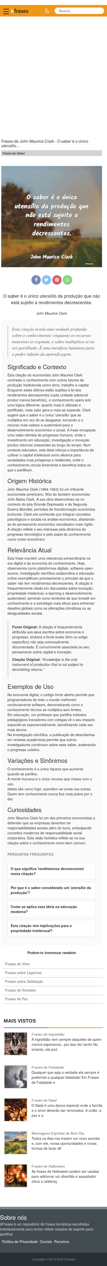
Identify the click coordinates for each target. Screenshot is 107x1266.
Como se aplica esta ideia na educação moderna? (44, 909)
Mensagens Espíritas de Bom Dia (58, 1133)
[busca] (99, 10)
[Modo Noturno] (47, 10)
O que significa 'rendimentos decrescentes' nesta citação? (47, 871)
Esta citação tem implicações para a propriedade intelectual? (41, 928)
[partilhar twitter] (46, 280)
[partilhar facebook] (36, 280)
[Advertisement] (53, 75)
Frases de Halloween (48, 1166)
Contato (46, 1241)
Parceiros (61, 1241)
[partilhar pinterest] (57, 280)
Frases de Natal (44, 1100)
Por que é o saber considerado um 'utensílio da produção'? (51, 890)
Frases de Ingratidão (48, 1034)
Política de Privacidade (20, 1241)
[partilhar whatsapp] (67, 280)
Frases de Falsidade (48, 1067)
